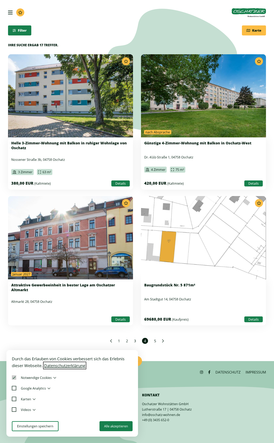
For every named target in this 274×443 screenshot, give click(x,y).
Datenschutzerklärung (64, 365)
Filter (22, 30)
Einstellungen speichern (35, 426)
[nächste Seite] (163, 341)
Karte (256, 30)
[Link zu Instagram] (201, 372)
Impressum (256, 372)
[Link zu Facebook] (209, 372)
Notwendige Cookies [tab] (36, 378)
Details (120, 183)
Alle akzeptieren (116, 426)
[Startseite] (249, 12)
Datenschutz (228, 372)
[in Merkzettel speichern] (126, 61)
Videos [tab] (26, 410)
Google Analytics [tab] (33, 388)
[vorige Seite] (111, 341)
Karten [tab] (26, 399)
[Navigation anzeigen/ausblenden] (10, 12)
